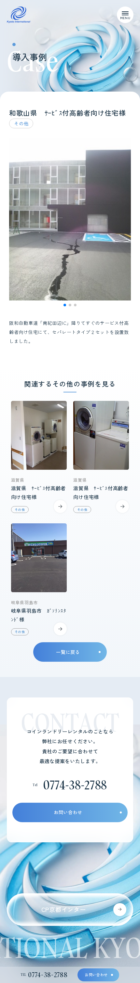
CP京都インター (63, 909)
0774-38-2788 (75, 785)
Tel (44, 974)
